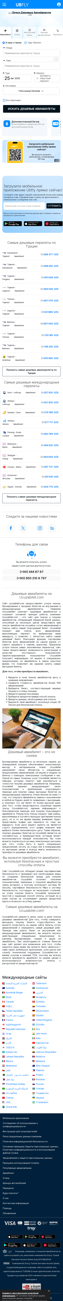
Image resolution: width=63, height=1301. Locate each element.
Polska (39, 1075)
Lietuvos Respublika (45, 1052)
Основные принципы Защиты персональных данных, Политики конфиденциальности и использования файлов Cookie (31, 1149)
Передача (8, 1188)
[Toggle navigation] (5, 4)
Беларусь (40, 997)
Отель (6, 1178)
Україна (39, 1097)
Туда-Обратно (34, 42)
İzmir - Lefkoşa (21, 392)
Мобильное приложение (16, 1118)
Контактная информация (16, 1203)
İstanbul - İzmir (21, 412)
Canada (9, 1001)
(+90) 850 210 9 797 (31, 578)
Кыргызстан (42, 1043)
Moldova (40, 1056)
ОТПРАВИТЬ (54, 205)
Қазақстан (11, 1052)
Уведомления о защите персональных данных (27, 1158)
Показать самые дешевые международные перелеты (31, 498)
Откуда (9, 48)
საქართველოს (13, 1024)
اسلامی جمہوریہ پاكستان (17, 1075)
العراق (8, 1038)
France (9, 1020)
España (39, 1015)
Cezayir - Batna (21, 467)
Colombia (40, 1006)
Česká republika (13, 1010)
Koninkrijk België (14, 992)
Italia (38, 1038)
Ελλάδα (39, 1024)
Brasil (8, 997)
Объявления (9, 1213)
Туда (7, 73)
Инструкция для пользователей (20, 1131)
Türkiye (9, 1097)
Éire (37, 1029)
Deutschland (42, 1010)
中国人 (8, 1006)
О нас (6, 1198)
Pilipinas (39, 1070)
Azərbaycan (41, 988)
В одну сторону (14, 42)
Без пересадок (13, 100)
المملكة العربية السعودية (16, 1088)
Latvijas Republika (14, 1056)
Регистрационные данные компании (22, 1136)
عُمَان (8, 1070)
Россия (39, 1084)
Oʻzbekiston (41, 1102)
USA (7, 1102)
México (9, 1061)
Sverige (39, 1088)
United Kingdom (43, 1020)
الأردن (8, 1043)
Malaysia (40, 1061)
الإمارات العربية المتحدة (16, 983)
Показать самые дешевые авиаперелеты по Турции (31, 371)
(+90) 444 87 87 (31, 572)
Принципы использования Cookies (21, 1163)
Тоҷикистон (42, 1093)
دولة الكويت (41, 1047)
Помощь (7, 1208)
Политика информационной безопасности (25, 1141)
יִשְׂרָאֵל (8, 1033)
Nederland (11, 1065)
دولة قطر (9, 1079)
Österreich (41, 983)
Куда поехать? (10, 1193)
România (40, 1079)
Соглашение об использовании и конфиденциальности (20, 1125)
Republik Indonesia (15, 1029)
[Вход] (57, 4)
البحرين (39, 992)
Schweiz (40, 1001)
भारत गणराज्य (41, 1033)
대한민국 (10, 1047)
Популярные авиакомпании (17, 1168)
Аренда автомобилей (14, 1183)
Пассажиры (10, 86)
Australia (9, 988)
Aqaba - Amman (21, 487)
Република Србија (15, 1084)
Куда (8, 60)
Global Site (11, 1107)
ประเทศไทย (11, 1093)
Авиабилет (8, 1173)
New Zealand (42, 1065)
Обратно (40, 73)
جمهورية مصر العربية (15, 1015)
